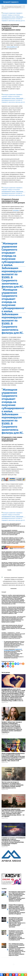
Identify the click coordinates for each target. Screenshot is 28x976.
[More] (13, 666)
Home (3, 6)
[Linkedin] (10, 664)
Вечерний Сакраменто (10, 2)
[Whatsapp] (13, 664)
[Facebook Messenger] (18, 664)
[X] (5, 664)
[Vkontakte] (15, 664)
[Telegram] (10, 666)
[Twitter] (5, 666)
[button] (2, 2)
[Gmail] (20, 664)
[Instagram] (8, 666)
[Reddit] (8, 664)
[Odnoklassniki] (23, 664)
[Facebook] (3, 664)
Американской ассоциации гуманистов (13, 650)
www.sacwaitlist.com (12, 47)
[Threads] (3, 666)
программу (16, 210)
